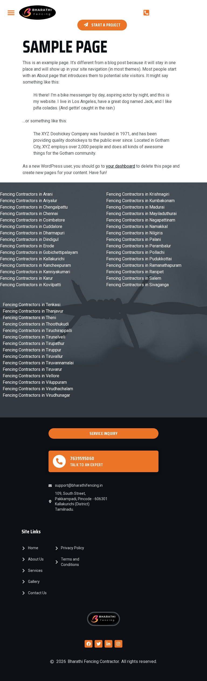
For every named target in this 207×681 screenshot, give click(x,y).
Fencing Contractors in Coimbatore (32, 220)
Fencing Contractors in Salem (133, 278)
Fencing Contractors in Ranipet (135, 271)
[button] (11, 12)
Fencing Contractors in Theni (29, 317)
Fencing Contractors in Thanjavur (33, 311)
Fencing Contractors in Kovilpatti (30, 284)
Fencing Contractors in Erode (27, 245)
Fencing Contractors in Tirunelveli (34, 337)
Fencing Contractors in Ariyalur (28, 200)
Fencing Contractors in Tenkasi (31, 304)
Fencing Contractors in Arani (26, 194)
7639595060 (82, 458)
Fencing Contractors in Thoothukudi (36, 324)
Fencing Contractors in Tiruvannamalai (38, 362)
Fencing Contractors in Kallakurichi (32, 258)
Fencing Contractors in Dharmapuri (32, 233)
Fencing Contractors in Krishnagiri (137, 194)
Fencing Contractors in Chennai (29, 213)
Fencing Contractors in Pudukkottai (139, 258)
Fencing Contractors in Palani (133, 239)
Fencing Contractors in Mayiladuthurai (141, 213)
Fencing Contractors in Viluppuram (35, 382)
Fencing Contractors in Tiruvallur (33, 356)
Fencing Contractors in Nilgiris (134, 233)
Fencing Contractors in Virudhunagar (36, 395)
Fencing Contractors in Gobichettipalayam (39, 252)
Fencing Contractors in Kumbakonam (140, 200)
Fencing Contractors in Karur (26, 278)
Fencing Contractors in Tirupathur (33, 343)
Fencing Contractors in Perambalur (138, 245)
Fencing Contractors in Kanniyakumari (35, 271)
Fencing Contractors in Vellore (31, 375)
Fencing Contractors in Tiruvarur (32, 369)
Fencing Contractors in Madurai (135, 207)
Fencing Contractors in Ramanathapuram (143, 265)
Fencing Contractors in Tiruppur (32, 349)
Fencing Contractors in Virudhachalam (38, 388)
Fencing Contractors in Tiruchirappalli (37, 330)
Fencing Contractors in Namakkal (137, 226)
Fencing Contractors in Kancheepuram (35, 265)
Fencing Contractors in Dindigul (29, 239)
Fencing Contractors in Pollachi (135, 252)
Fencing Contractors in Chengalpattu (34, 207)
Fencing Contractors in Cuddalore (31, 226)
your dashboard (120, 166)
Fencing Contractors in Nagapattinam (140, 220)
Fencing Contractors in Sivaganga (137, 284)
